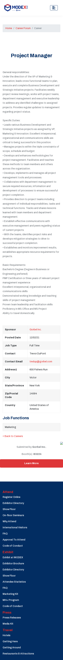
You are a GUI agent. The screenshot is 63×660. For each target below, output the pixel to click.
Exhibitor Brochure (13, 563)
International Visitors (15, 527)
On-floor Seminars (13, 515)
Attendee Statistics (14, 582)
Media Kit (8, 623)
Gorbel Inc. (35, 329)
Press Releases (12, 617)
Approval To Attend (14, 539)
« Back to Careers (13, 436)
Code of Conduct (13, 545)
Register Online (11, 497)
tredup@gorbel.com (41, 361)
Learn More (31, 463)
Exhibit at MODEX (13, 557)
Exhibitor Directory (13, 503)
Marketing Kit (10, 594)
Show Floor (9, 509)
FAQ (5, 533)
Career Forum (23, 28)
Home (8, 28)
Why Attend (9, 521)
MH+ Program (11, 600)
